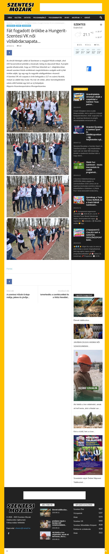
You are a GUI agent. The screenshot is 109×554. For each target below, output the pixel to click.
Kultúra (18, 18)
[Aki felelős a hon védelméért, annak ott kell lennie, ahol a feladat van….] (88, 375)
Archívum (75, 18)
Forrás (9, 269)
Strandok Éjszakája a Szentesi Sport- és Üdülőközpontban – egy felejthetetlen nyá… (94, 133)
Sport (66, 18)
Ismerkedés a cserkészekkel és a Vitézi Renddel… (54, 296)
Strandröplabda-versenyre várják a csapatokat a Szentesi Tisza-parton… (94, 99)
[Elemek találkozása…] (88, 307)
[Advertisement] (71, 7)
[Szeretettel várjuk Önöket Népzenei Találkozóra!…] (88, 455)
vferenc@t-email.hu (22, 528)
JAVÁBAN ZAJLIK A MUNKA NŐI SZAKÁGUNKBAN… (59, 523)
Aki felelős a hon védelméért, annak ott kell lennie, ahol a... (60, 534)
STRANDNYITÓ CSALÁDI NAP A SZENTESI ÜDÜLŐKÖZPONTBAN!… (94, 235)
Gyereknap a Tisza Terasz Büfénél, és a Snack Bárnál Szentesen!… (94, 201)
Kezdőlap (9, 23)
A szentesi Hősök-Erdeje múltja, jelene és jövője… (18, 296)
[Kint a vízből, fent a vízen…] (88, 420)
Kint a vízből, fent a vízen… (84, 432)
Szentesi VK (18, 23)
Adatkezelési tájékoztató (16, 520)
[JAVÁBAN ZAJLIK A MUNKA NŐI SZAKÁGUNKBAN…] (88, 331)
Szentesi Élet (79, 509)
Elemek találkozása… (82, 320)
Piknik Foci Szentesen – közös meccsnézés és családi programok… (94, 167)
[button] (101, 18)
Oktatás (27, 18)
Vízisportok (26, 26)
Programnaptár (55, 18)
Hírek (10, 18)
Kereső (87, 18)
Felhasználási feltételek (16, 523)
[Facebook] (9, 52)
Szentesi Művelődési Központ (85, 525)
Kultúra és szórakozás (82, 529)
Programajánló (39, 18)
